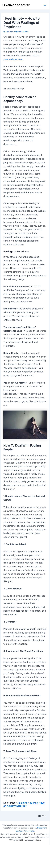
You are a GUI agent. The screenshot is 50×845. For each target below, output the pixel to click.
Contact (19, 831)
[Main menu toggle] (45, 5)
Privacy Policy (29, 831)
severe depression (13, 59)
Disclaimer (41, 828)
